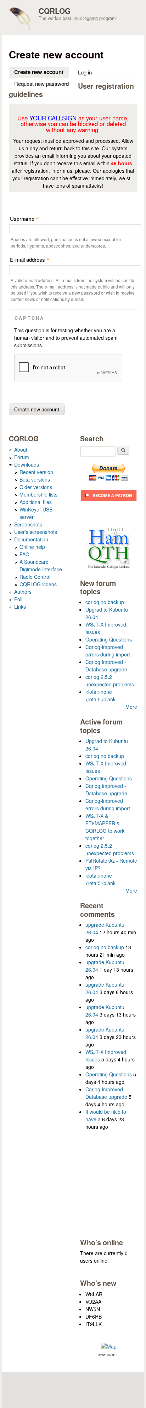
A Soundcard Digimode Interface (40, 565)
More (131, 706)
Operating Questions (108, 639)
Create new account (41, 72)
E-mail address (29, 259)
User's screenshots (35, 531)
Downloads (26, 464)
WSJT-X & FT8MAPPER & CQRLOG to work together (104, 827)
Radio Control (34, 576)
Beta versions (34, 479)
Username (24, 218)
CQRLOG (55, 10)
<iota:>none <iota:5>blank (100, 695)
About (20, 449)
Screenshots (28, 524)
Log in (85, 72)
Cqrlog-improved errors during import (107, 650)
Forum (21, 457)
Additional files (35, 501)
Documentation (31, 539)
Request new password (41, 83)
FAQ (24, 554)
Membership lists (38, 494)
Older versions (35, 486)
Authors (23, 591)
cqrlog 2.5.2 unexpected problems (109, 680)
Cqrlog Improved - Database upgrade (106, 665)
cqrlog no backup (104, 602)
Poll (18, 599)
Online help (32, 546)
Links (20, 606)
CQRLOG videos (38, 584)
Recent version (36, 472)
